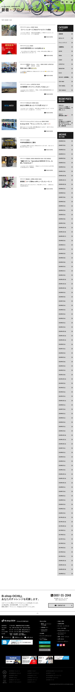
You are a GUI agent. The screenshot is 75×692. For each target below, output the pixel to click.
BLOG (36, 27)
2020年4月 (62, 422)
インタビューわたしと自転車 (43, 639)
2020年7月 (62, 409)
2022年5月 (62, 357)
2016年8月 (62, 573)
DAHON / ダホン (14, 675)
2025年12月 (62, 175)
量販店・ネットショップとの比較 (46, 624)
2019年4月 (62, 456)
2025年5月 (62, 205)
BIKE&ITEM (37, 158)
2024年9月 (62, 240)
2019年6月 (62, 452)
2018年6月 (62, 495)
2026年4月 (62, 158)
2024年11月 (62, 231)
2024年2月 (62, 270)
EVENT (32, 27)
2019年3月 (62, 461)
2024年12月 (62, 227)
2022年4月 (62, 361)
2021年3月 (62, 392)
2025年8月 (62, 193)
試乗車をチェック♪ (44, 646)
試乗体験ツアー (44, 627)
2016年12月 (62, 560)
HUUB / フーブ (50, 679)
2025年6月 (62, 201)
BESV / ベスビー (32, 671)
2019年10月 (62, 443)
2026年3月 (62, 162)
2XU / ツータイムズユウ (15, 682)
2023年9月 (62, 292)
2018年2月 (62, 508)
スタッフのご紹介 (62, 628)
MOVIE (60, 51)
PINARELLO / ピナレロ (15, 673)
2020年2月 (62, 426)
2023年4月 (62, 314)
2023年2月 (62, 322)
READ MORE (49, 37)
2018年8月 (62, 487)
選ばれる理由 (43, 621)
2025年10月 (62, 184)
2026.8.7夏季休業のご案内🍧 (63, 115)
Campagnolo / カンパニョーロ (54, 675)
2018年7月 (62, 491)
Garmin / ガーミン (33, 679)
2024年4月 (62, 262)
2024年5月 (62, 257)
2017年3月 (62, 552)
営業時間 (61, 34)
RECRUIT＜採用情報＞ (64, 77)
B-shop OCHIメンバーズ (63, 630)
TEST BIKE (61, 81)
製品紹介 (28, 158)
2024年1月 (62, 275)
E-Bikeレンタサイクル (45, 642)
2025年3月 (62, 214)
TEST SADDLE (47, 158)
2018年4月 (62, 504)
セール (28, 45)
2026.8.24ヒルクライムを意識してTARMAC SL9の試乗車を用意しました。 (64, 107)
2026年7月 (62, 145)
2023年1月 (62, 327)
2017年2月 (62, 556)
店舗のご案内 (61, 621)
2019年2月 (62, 465)
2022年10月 (62, 340)
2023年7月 (62, 301)
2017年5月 (62, 543)
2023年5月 (62, 309)
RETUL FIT (29, 102)
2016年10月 (62, 569)
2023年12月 (62, 279)
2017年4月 (62, 547)
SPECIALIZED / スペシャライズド (55, 671)
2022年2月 (62, 370)
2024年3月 (62, 266)
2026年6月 (62, 149)
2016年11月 (62, 565)
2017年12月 (62, 517)
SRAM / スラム (13, 677)
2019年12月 (62, 435)
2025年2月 (62, 219)
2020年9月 (62, 405)
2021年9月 (62, 383)
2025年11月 (62, 180)
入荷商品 (32, 179)
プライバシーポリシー (63, 641)
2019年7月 (62, 448)
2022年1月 (62, 374)
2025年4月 (62, 210)
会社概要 (42, 633)
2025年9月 (62, 188)
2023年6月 (62, 305)
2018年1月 (62, 513)
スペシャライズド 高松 (44, 649)
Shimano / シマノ (33, 675)
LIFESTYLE (50, 64)
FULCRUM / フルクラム (52, 677)
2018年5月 (62, 500)
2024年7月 (62, 249)
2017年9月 (62, 530)
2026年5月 (62, 154)
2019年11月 (62, 439)
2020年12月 (62, 400)
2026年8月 (62, 141)
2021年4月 (62, 387)
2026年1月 (62, 171)
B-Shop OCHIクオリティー (44, 630)
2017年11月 (62, 521)
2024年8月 (62, 244)
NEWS (31, 45)
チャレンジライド (30, 121)
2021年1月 (62, 396)
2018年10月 (62, 482)
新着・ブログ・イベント (63, 636)
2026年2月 (62, 167)
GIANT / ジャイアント (34, 673)
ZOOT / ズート (32, 682)
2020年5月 (62, 417)
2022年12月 (62, 331)
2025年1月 (62, 223)
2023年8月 (62, 296)
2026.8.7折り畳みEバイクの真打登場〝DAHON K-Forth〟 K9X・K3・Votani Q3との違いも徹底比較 (65, 122)
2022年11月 (62, 335)
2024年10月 (62, 236)
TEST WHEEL (62, 85)
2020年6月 (62, 413)
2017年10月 (62, 526)
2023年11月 (62, 283)
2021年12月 (62, 379)
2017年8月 (62, 534)
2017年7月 (62, 539)
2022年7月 (62, 348)
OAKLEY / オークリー (15, 679)
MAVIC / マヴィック (33, 677)
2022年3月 (62, 366)
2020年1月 (62, 430)
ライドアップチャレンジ (45, 635)
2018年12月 (62, 474)
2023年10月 (62, 288)
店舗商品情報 (61, 623)
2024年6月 (62, 253)
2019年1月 (62, 469)
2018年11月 (62, 478)
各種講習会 (61, 47)
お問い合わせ (61, 639)
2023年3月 (62, 318)
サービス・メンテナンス (63, 626)
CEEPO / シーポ (51, 673)
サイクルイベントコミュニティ (62, 633)
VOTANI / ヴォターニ (15, 671)
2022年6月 (62, 353)
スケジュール (38, 121)
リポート (28, 27)
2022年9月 (62, 344)
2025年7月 (62, 197)
